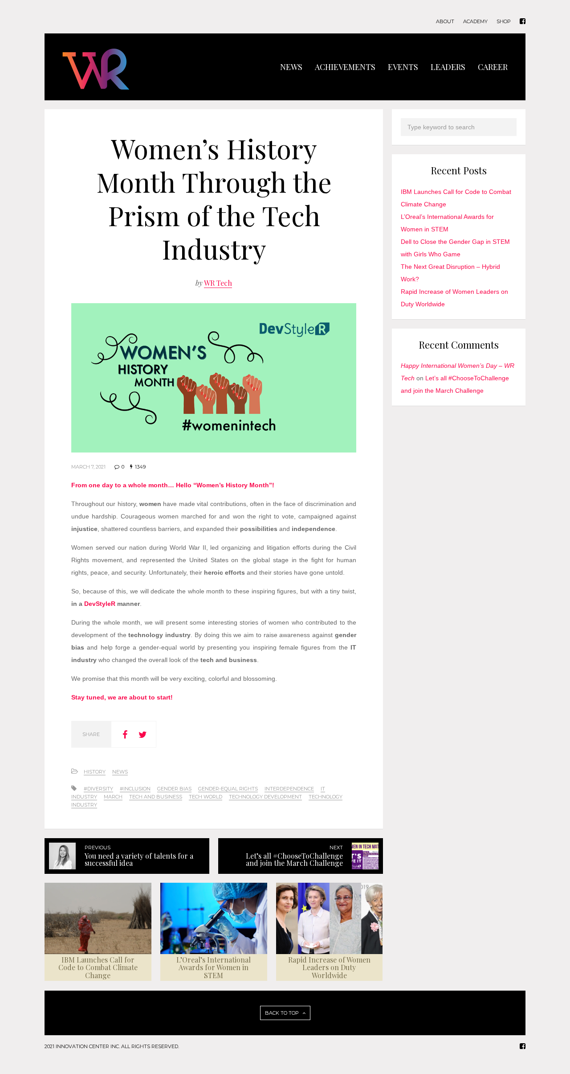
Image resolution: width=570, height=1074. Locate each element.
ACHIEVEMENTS (345, 67)
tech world (205, 797)
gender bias (174, 789)
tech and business (155, 797)
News (120, 772)
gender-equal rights (228, 789)
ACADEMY (475, 21)
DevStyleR (99, 603)
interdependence (289, 789)
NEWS (291, 67)
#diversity (98, 789)
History (95, 772)
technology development (265, 797)
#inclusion (135, 789)
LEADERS (448, 67)
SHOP (504, 21)
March (113, 797)
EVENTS (403, 67)
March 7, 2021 (88, 467)
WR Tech (218, 283)
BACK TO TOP (282, 1013)
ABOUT (445, 21)
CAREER (493, 67)
